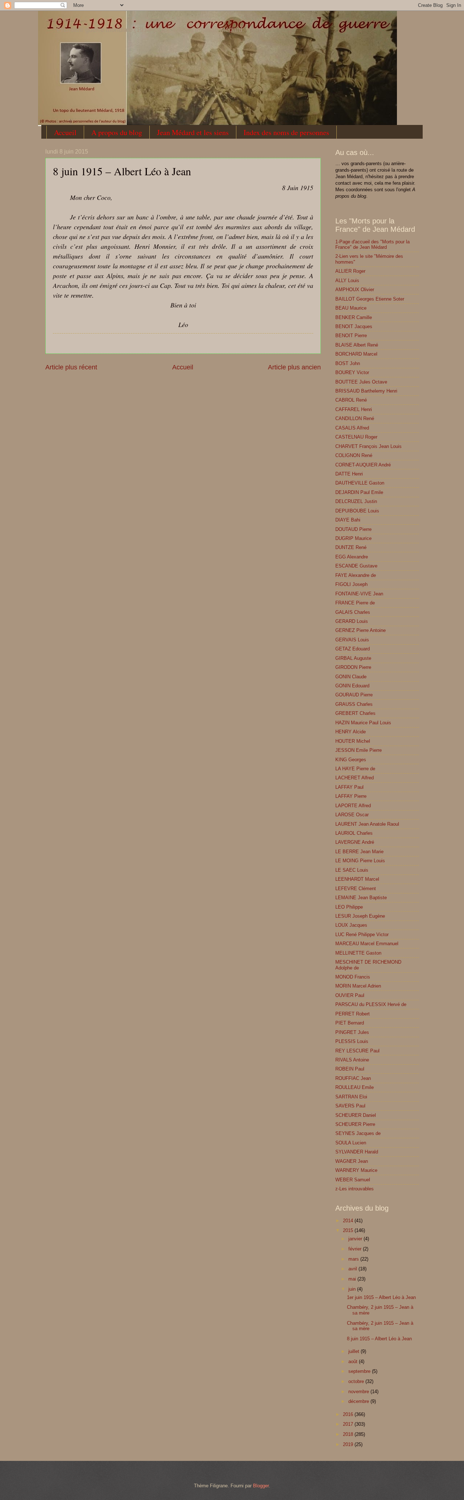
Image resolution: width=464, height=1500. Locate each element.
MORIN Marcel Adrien (358, 986)
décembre (359, 1401)
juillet (354, 1351)
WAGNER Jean (351, 1161)
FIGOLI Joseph (351, 584)
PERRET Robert (352, 1014)
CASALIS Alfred (352, 428)
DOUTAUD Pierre (353, 529)
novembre (359, 1391)
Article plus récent (71, 367)
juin (352, 1289)
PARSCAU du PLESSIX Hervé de (370, 1004)
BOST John (347, 363)
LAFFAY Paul (349, 787)
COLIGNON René (353, 455)
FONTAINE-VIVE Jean (359, 593)
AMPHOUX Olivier (354, 289)
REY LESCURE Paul (357, 1050)
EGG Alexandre (351, 557)
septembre (360, 1371)
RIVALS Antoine (352, 1060)
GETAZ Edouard (352, 648)
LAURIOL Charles (354, 833)
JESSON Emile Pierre (358, 750)
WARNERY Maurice (356, 1170)
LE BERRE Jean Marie (359, 851)
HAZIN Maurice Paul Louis (363, 722)
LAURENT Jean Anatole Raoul (367, 824)
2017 (349, 1424)
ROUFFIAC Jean (353, 1078)
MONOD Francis (352, 977)
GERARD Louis (351, 621)
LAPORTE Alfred (353, 805)
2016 (349, 1414)
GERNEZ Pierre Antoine (360, 630)
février (355, 1249)
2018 (349, 1434)
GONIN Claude (350, 676)
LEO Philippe (349, 907)
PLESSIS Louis (351, 1041)
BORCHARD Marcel (356, 354)
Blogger (261, 1485)
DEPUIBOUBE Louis (357, 511)
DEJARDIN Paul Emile (359, 492)
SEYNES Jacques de (358, 1133)
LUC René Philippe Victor (362, 934)
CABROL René (351, 400)
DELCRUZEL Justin (356, 501)
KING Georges (350, 759)
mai (352, 1279)
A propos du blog (116, 132)
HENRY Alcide (350, 731)
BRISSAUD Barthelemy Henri (366, 391)
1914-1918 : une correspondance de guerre (65, 20)
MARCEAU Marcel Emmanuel (366, 943)
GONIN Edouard (352, 685)
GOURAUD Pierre (354, 694)
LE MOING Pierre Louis (360, 860)
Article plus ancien (294, 367)
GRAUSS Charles (354, 704)
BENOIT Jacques (353, 326)
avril (353, 1268)
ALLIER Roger (350, 271)
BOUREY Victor (352, 372)
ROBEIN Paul (349, 1069)
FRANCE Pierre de (355, 603)
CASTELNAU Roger (356, 437)
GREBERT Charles (355, 713)
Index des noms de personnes (286, 132)
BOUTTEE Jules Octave (361, 382)
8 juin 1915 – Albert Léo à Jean (379, 1338)
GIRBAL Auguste (353, 658)
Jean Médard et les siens (193, 132)
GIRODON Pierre (353, 667)
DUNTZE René (350, 547)
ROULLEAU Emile (354, 1087)
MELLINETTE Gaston (358, 953)
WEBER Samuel (352, 1179)
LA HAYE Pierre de (355, 768)
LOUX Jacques (351, 925)
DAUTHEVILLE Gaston (359, 483)
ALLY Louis (347, 280)
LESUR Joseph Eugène (360, 916)
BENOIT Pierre (351, 335)
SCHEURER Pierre (355, 1124)
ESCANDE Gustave (356, 566)
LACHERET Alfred (354, 777)
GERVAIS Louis (352, 639)
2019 (349, 1444)
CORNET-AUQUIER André (363, 465)
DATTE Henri (349, 474)
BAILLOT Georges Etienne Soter (369, 299)
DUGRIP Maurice (353, 538)
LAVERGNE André (354, 842)
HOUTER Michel (352, 741)
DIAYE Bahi (347, 520)
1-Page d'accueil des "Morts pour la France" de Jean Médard (372, 244)
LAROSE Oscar (352, 814)
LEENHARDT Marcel (357, 879)
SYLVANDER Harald (356, 1152)
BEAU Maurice (350, 308)
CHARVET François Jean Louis (368, 446)
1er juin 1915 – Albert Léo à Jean (381, 1297)
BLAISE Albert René (356, 345)
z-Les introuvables (354, 1188)
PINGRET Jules (352, 1032)
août (353, 1361)
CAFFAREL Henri (353, 409)
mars (354, 1259)
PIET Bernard (349, 1023)
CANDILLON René (354, 418)
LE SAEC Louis (351, 870)
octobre (356, 1381)
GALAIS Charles (352, 612)
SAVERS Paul (350, 1106)
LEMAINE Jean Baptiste (361, 897)
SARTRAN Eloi (351, 1096)
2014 (349, 1220)
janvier (356, 1238)
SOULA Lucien (350, 1142)
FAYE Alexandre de (355, 575)
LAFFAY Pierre (350, 796)
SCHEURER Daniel (355, 1115)
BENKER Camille (353, 317)
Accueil (65, 132)
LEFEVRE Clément (355, 888)
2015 (349, 1230)
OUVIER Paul (349, 995)
